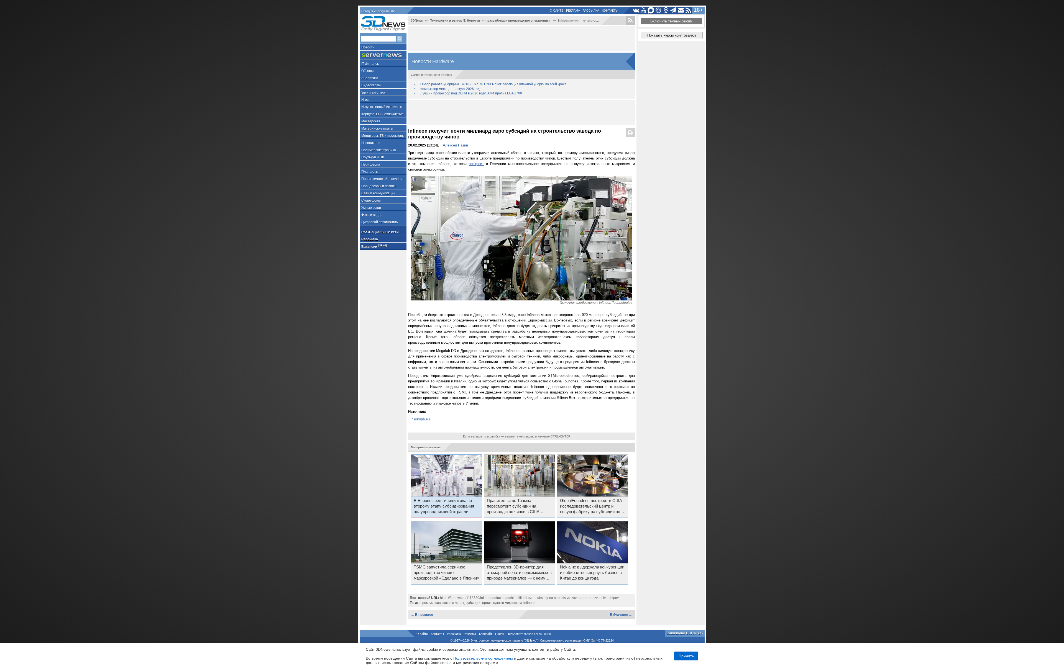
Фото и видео (371, 215)
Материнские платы (377, 128)
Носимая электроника (378, 150)
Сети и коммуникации (378, 193)
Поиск (499, 633)
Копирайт (485, 633)
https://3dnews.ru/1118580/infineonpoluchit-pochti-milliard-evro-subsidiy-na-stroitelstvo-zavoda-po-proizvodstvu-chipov (529, 598)
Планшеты (369, 172)
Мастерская (370, 121)
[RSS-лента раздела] (630, 20)
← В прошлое (422, 615)
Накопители (370, 143)
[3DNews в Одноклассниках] (666, 10)
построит (476, 164)
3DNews (417, 20)
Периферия (370, 164)
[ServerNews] (383, 55)
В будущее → (621, 615)
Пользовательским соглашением (483, 658)
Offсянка (367, 71)
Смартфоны (371, 200)
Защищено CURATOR (685, 633)
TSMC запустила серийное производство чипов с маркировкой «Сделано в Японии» (446, 572)
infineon (529, 603)
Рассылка (591, 10)
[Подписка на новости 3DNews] (681, 10)
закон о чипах (453, 603)
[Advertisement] (521, 38)
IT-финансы (370, 64)
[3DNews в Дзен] (658, 10)
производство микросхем (502, 603)
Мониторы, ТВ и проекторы (383, 136)
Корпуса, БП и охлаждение (382, 114)
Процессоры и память (378, 186)
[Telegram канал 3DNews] (673, 10)
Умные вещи (371, 208)
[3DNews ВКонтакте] (636, 10)
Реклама (573, 10)
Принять (686, 656)
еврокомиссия (430, 603)
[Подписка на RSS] (688, 10)
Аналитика (369, 78)
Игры (365, 100)
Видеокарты (371, 85)
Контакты (610, 10)
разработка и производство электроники (519, 20)
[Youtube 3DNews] (643, 10)
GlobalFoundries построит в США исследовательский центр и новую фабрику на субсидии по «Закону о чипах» (591, 506)
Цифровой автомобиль (379, 222)
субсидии (473, 603)
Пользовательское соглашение (529, 633)
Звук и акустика (373, 92)
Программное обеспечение (383, 179)
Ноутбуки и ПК (372, 157)
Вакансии (374, 246)
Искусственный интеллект (382, 107)
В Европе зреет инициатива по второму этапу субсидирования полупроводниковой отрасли (444, 506)
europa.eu (422, 419)
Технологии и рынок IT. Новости (455, 20)
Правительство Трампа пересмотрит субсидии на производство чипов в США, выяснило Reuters (514, 506)
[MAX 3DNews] (651, 10)
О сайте (556, 10)
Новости (368, 47)
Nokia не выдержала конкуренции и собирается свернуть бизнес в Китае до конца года (592, 572)
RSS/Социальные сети (379, 232)
